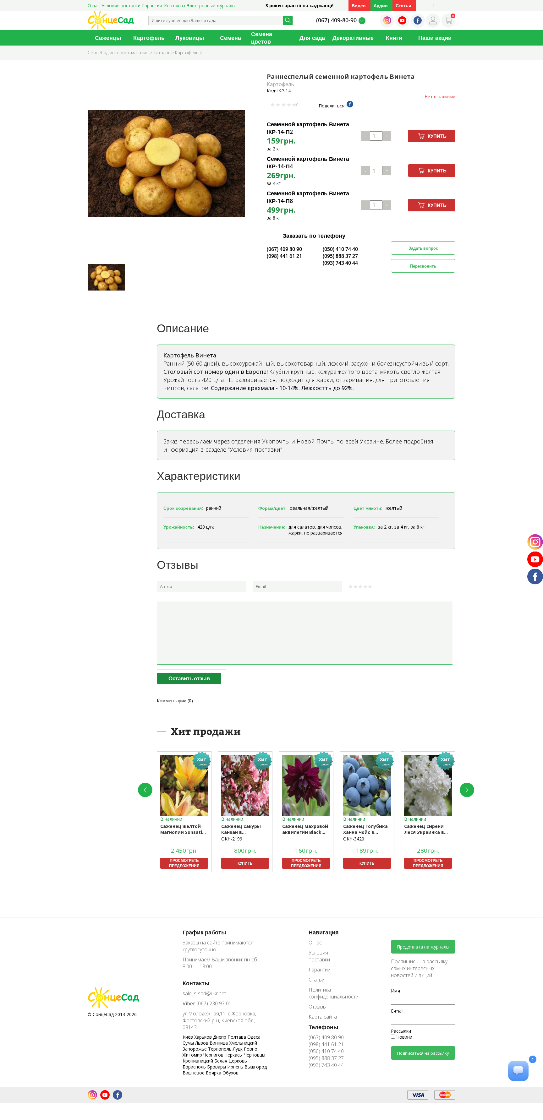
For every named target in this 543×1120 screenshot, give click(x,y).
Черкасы (234, 1055)
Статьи (403, 5)
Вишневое (194, 1073)
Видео (359, 5)
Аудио (381, 5)
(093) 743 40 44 (340, 262)
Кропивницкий (198, 1061)
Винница (219, 1043)
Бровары (217, 1067)
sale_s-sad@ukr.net (204, 993)
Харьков (203, 1037)
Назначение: (271, 527)
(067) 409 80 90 (284, 249)
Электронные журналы (211, 5)
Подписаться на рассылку (423, 1053)
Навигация (324, 932)
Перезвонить (423, 266)
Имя (395, 991)
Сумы (189, 1043)
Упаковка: (364, 527)
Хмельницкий (243, 1043)
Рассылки (401, 1031)
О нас (94, 5)
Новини (403, 1037)
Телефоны (323, 1027)
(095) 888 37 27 (340, 256)
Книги (394, 37)
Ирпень (235, 1067)
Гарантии (152, 5)
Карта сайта (323, 1016)
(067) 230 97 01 (207, 1003)
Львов (202, 1043)
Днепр (220, 1037)
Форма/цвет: (272, 508)
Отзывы (317, 1006)
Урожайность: (178, 527)
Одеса (254, 1037)
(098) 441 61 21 (284, 256)
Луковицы (189, 37)
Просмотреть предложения (184, 863)
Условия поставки (120, 5)
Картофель (149, 37)
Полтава (237, 1037)
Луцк (238, 1049)
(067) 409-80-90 (336, 20)
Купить (437, 136)
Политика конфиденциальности (329, 993)
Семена (230, 37)
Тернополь (220, 1049)
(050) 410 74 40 (340, 249)
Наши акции (435, 37)
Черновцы (254, 1055)
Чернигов (214, 1055)
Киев (188, 1037)
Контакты (174, 5)
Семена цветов (261, 37)
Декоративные (353, 37)
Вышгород (255, 1067)
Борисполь (195, 1067)
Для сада (312, 37)
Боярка (214, 1073)
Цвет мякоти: (368, 508)
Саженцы (108, 37)
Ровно (250, 1049)
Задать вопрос (423, 248)
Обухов (230, 1073)
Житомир (193, 1055)
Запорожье (195, 1049)
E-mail (397, 1011)
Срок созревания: (183, 508)
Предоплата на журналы (423, 947)
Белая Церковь (230, 1061)
